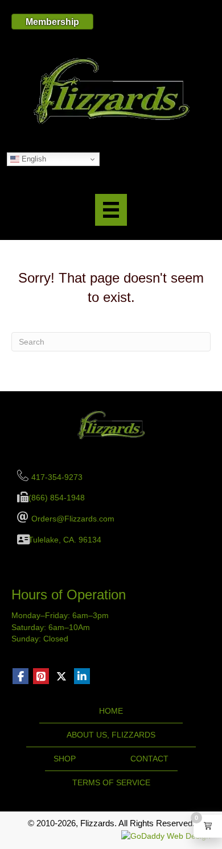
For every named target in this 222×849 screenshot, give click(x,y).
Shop (65, 758)
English (32, 159)
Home (111, 710)
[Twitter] (61, 676)
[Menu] (111, 210)
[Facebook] (20, 676)
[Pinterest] (41, 676)
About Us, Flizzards (111, 734)
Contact (149, 758)
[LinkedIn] (82, 676)
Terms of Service (111, 782)
